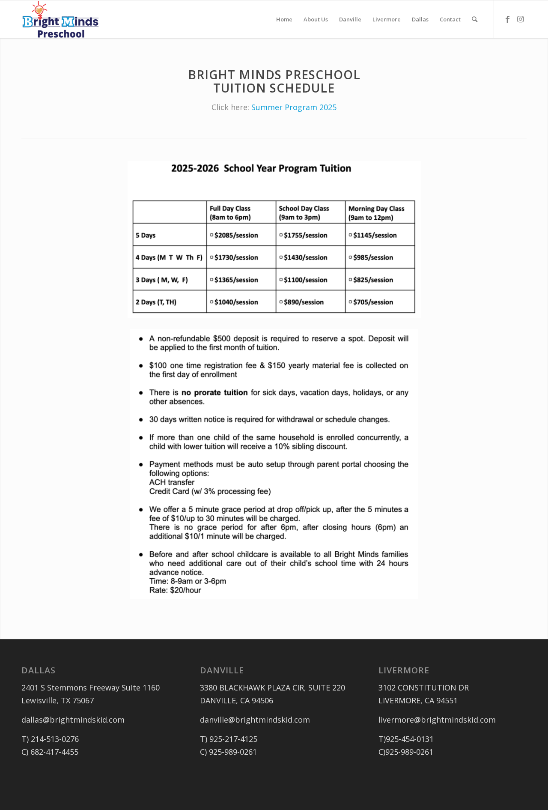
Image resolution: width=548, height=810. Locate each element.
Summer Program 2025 (294, 107)
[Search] (474, 19)
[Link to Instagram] (520, 18)
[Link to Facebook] (507, 18)
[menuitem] (284, 19)
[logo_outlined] (60, 19)
